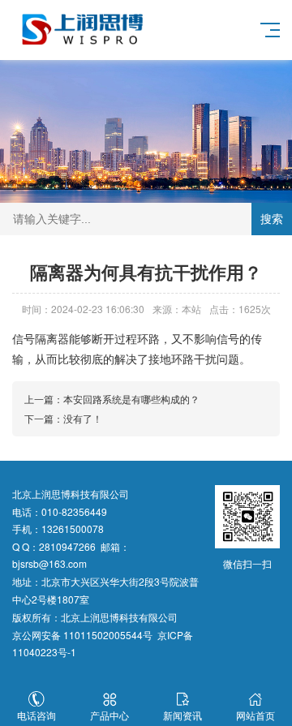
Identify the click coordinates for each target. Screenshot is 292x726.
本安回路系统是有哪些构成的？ (131, 399)
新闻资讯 (182, 715)
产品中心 (109, 715)
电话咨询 (36, 715)
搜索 (271, 219)
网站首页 (255, 715)
